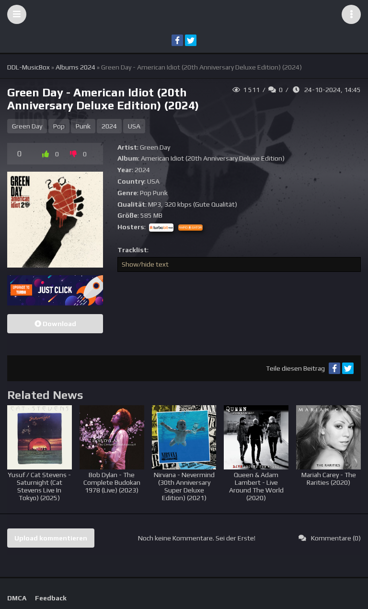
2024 (109, 126)
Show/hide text (145, 264)
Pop (59, 126)
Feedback (51, 598)
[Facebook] (177, 40)
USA (134, 126)
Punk (83, 126)
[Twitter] (190, 40)
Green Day (27, 126)
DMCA (16, 598)
